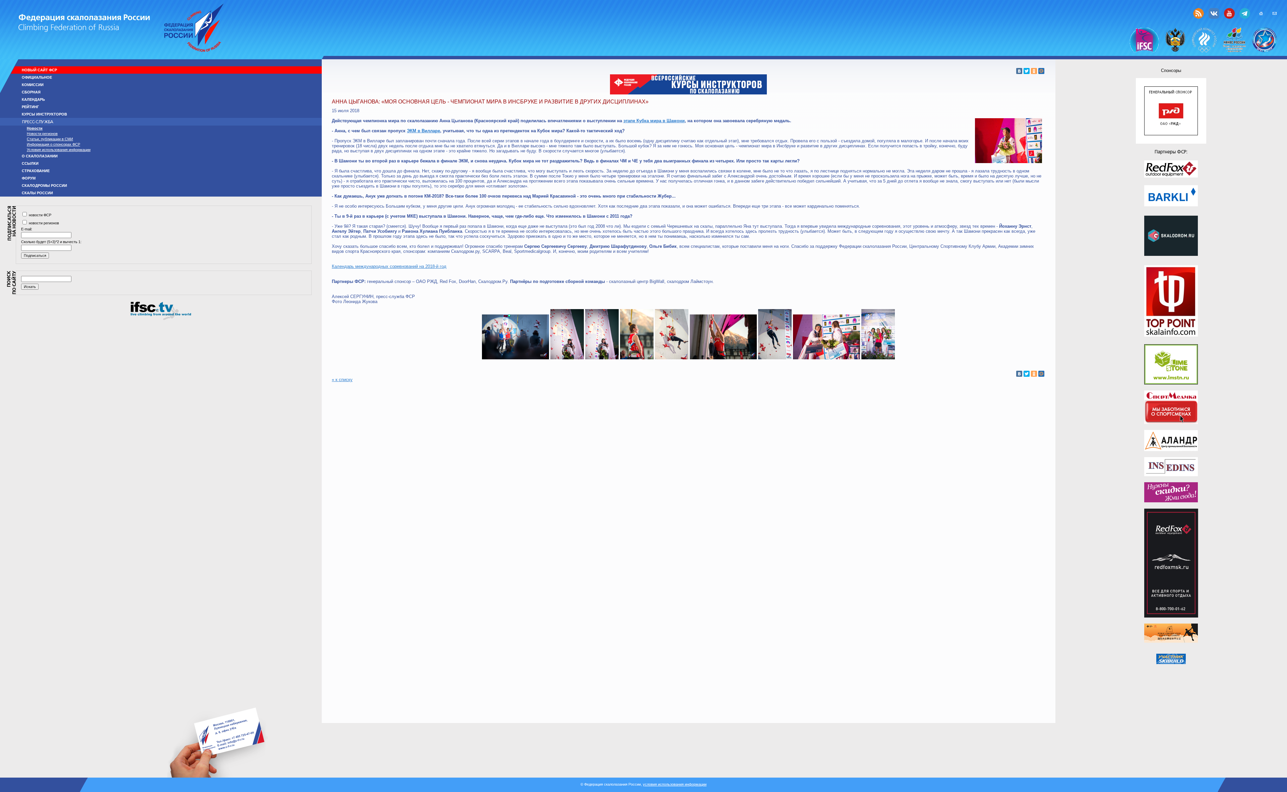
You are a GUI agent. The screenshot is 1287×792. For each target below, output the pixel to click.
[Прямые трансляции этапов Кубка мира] (161, 319)
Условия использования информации (58, 150)
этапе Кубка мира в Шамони (654, 120)
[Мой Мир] (1041, 71)
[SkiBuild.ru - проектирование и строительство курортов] (1171, 659)
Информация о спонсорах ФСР (53, 144)
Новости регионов (42, 134)
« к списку (342, 379)
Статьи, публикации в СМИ (50, 139)
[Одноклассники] (1034, 71)
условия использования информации (675, 784)
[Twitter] (1027, 71)
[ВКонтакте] (1019, 71)
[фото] (515, 357)
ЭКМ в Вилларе (423, 130)
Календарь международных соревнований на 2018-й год (389, 266)
